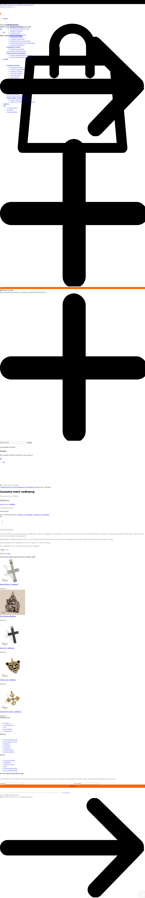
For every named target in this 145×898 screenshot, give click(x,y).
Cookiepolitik (7, 731)
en (4, 32)
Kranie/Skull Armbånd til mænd (19, 29)
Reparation (6, 744)
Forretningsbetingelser (10, 768)
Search (29, 442)
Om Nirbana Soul (8, 725)
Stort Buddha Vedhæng (8, 616)
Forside (2, 487)
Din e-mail (77, 783)
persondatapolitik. (66, 792)
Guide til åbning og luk (10, 741)
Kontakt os (6, 723)
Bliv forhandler (7, 729)
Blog (4, 727)
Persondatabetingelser (10, 770)
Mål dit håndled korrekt (10, 739)
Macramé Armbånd (16, 31)
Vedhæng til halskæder (26, 487)
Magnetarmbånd (15, 33)
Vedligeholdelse (8, 750)
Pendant (8, 553)
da (1, 29)
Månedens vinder (8, 764)
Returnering (7, 748)
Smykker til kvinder (11, 487)
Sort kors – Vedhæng (7, 648)
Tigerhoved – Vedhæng (8, 680)
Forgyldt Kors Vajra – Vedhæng (10, 712)
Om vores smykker (9, 760)
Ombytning (6, 746)
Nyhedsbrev (7, 762)
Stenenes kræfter (8, 752)
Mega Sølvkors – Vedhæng (9, 584)
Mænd (5, 18)
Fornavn (2, 783)
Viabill (5, 766)
